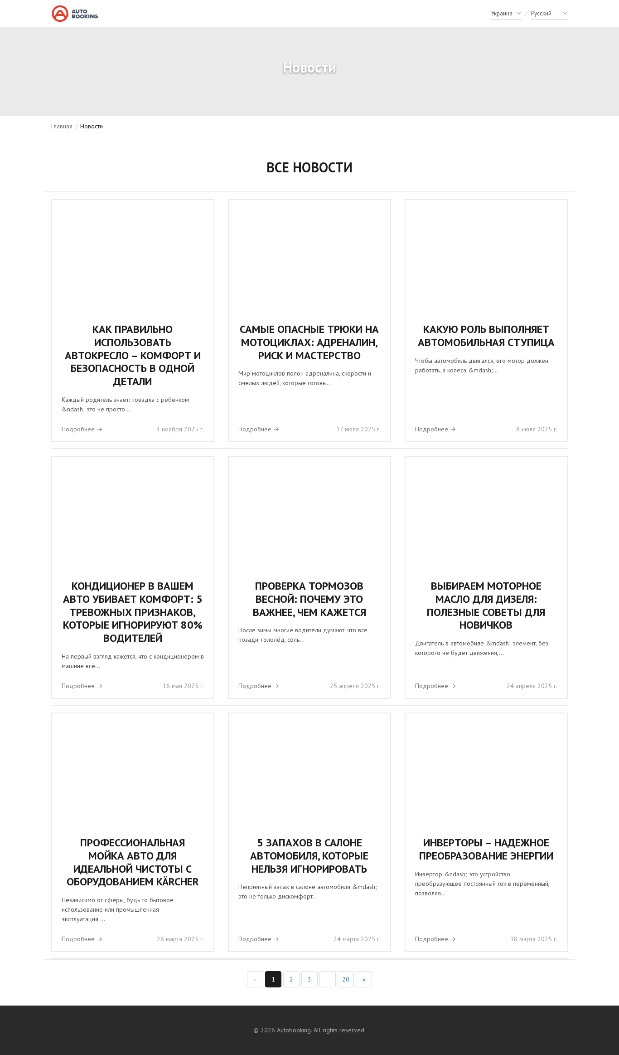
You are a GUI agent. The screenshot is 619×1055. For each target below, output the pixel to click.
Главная (62, 126)
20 (345, 979)
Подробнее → (82, 429)
